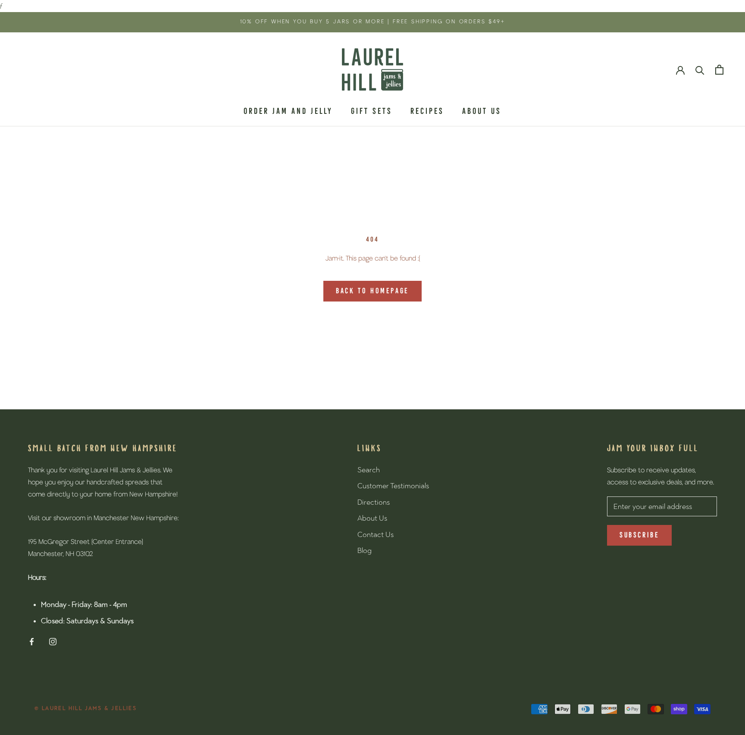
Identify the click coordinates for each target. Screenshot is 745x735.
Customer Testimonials (393, 485)
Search (368, 469)
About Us (481, 111)
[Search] (699, 69)
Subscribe (639, 535)
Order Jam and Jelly (288, 111)
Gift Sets (371, 111)
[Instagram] (52, 641)
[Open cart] (719, 70)
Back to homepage (372, 291)
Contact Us (375, 534)
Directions (373, 502)
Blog (364, 550)
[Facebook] (31, 641)
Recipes (427, 111)
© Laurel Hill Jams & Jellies (85, 708)
